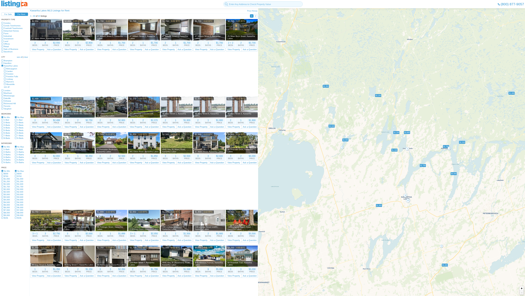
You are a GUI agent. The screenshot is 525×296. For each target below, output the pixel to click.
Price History (252, 11)
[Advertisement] (112, 74)
